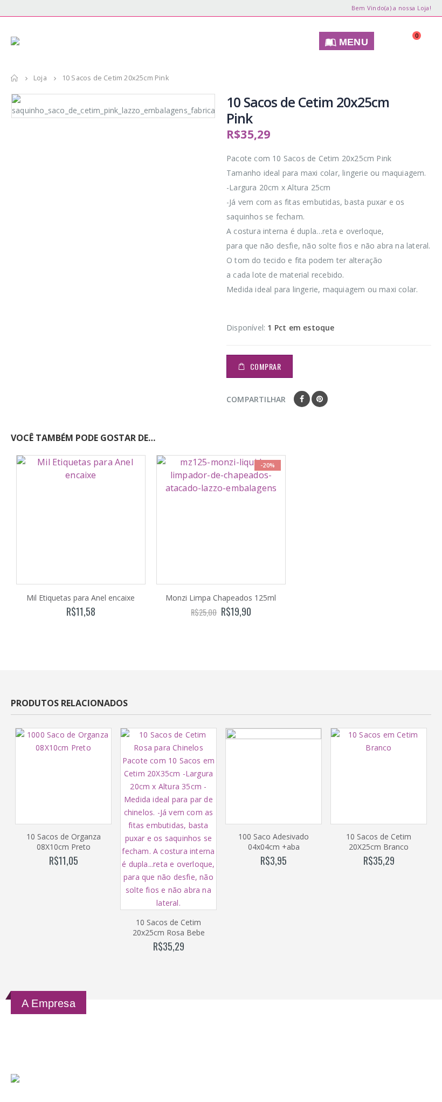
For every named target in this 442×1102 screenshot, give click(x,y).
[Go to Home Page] (14, 78)
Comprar (265, 366)
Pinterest (320, 399)
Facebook (302, 399)
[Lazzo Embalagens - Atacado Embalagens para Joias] (49, 41)
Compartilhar (256, 399)
